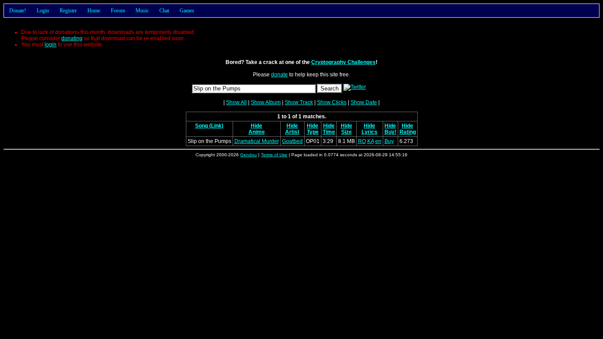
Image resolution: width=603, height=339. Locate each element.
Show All (236, 102)
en (378, 141)
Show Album (266, 102)
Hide (256, 126)
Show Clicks (332, 102)
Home (93, 11)
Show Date (363, 102)
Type (313, 132)
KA (370, 141)
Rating (407, 132)
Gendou (248, 154)
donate (279, 75)
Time (329, 132)
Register (68, 11)
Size (346, 132)
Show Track (299, 102)
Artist (292, 132)
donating (72, 38)
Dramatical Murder (256, 141)
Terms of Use (274, 154)
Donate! (17, 11)
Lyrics (369, 132)
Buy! (390, 132)
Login (43, 11)
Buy (389, 141)
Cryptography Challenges (343, 62)
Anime (257, 132)
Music (142, 11)
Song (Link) (209, 126)
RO (362, 141)
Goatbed (292, 141)
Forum (118, 11)
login (51, 44)
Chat (164, 11)
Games (187, 11)
